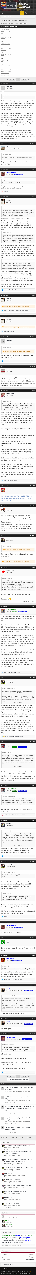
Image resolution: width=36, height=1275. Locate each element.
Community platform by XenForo (15, 1273)
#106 (33, 316)
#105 (33, 295)
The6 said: (5, 966)
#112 (33, 535)
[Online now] (5, 684)
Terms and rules (12, 1271)
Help (27, 1271)
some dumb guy (13, 1240)
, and (10, 480)
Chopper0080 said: (7, 154)
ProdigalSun (25, 1239)
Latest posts (5, 1142)
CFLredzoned (5, 1240)
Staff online (5, 1213)
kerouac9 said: (6, 752)
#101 (33, 83)
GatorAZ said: (5, 893)
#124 (33, 1018)
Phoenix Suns (7, 1149)
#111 (34, 505)
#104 (33, 197)
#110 (33, 485)
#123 (33, 985)
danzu (11, 1242)
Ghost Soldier (8, 1197)
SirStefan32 (24, 1235)
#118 (33, 820)
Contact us (4, 1271)
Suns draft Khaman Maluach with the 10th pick (17, 1145)
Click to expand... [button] (18, 702)
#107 (33, 336)
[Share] (30, 83)
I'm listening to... (8, 1173)
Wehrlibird (16, 1242)
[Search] (34, 13)
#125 (33, 1033)
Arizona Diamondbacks (10, 1157)
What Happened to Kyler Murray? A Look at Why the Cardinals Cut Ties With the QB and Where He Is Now (19, 1108)
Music (5, 1177)
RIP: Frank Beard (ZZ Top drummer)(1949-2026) (17, 1185)
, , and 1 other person (16, 310)
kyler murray (23, 23)
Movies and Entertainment (11, 1201)
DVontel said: (5, 95)
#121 (33, 937)
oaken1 (21, 1242)
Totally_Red (5, 23)
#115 (33, 677)
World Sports (7, 1207)
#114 (33, 606)
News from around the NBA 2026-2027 (15, 1191)
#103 (33, 169)
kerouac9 (14, 1237)
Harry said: (5, 180)
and (10, 289)
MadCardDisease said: (8, 688)
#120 (33, 922)
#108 (33, 366)
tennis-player (11, 1239)
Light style (5, 1268)
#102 (33, 143)
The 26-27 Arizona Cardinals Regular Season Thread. (19, 1167)
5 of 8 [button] (18, 79)
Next (23, 79)
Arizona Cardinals (8, 1164)
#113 (33, 567)
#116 (33, 741)
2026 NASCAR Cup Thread (11, 1203)
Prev (12, 79)
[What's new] (31, 13)
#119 (33, 861)
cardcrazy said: (6, 578)
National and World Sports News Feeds (20, 1091)
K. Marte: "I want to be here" (12, 1179)
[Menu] (2, 13)
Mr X (18, 1237)
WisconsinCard (5, 1242)
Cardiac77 (4, 1239)
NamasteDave (30, 1259)
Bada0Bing (21, 1240)
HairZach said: (6, 207)
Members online (6, 1232)
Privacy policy (21, 1271)
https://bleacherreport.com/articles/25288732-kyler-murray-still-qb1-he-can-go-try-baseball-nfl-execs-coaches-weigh (17, 498)
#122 (33, 955)
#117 (33, 785)
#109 (33, 390)
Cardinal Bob (18, 1239)
